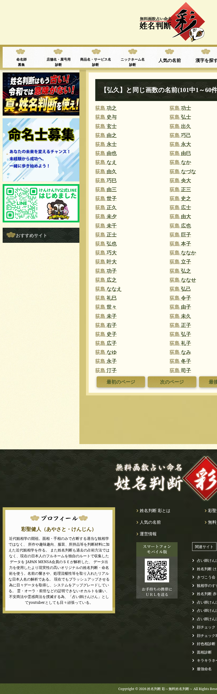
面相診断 (204, 652)
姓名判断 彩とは (155, 510)
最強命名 (204, 668)
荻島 (106, 108)
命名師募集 (21, 62)
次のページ (172, 382)
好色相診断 (206, 643)
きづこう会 (206, 576)
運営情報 (148, 534)
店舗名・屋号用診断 (59, 62)
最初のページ (121, 382)
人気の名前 (170, 60)
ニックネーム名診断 (133, 62)
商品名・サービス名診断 (95, 62)
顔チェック (206, 626)
